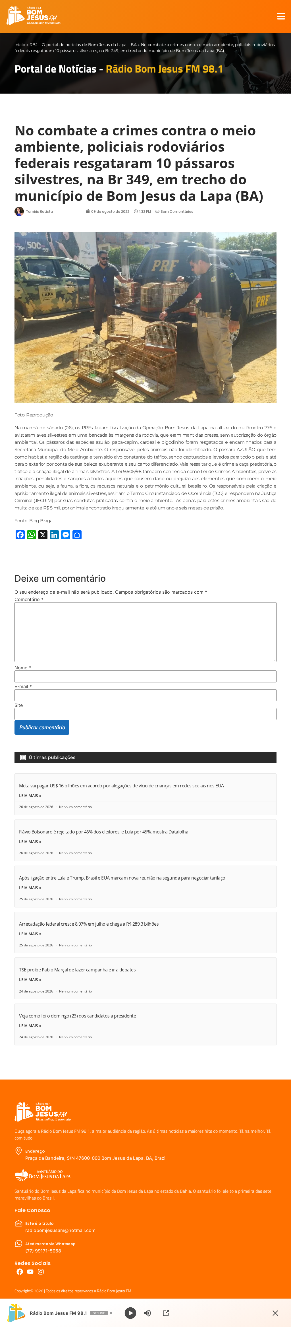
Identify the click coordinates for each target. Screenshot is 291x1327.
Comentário (28, 599)
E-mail (23, 686)
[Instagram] (41, 1271)
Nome (22, 667)
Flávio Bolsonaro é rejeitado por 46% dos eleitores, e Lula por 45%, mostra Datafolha (103, 832)
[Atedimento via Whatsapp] (18, 1243)
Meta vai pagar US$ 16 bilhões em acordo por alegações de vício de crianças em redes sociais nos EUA (121, 786)
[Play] (130, 1313)
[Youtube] (30, 1271)
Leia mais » (30, 795)
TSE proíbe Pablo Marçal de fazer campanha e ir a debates (77, 970)
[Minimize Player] (275, 1313)
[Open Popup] (166, 1313)
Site (18, 705)
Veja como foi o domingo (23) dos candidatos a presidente (77, 1016)
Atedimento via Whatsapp (50, 1243)
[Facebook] (19, 1271)
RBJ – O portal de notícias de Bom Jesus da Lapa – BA (83, 44)
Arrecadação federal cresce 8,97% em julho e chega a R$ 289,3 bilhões (89, 924)
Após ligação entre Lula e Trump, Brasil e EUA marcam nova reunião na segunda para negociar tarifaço (122, 878)
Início (19, 44)
